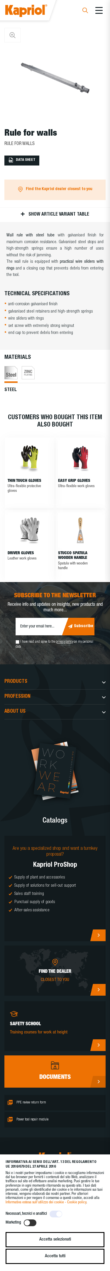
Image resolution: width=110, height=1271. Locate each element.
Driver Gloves (21, 553)
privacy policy (64, 642)
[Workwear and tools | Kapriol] (34, 11)
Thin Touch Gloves (24, 481)
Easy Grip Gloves (74, 481)
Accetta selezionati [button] (55, 1239)
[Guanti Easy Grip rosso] (80, 457)
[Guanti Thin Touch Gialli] (30, 457)
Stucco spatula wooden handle (72, 555)
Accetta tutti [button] (55, 1256)
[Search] (85, 11)
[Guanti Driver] (30, 530)
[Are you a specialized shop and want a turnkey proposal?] (55, 888)
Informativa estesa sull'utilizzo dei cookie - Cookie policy (46, 1203)
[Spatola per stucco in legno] (80, 530)
